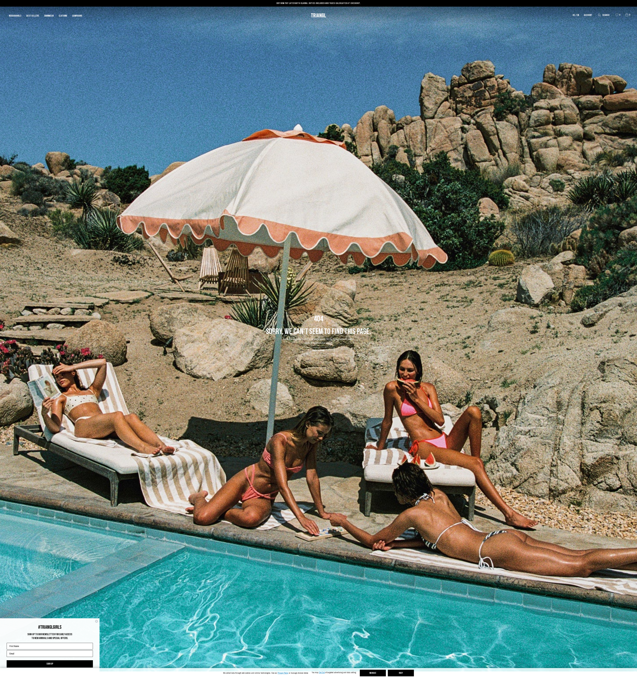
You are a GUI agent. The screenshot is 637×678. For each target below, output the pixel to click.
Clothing (63, 16)
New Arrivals (15, 16)
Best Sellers (32, 16)
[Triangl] (318, 15)
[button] (627, 14)
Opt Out (322, 672)
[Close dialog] (96, 621)
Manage (372, 673)
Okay (401, 673)
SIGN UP (49, 663)
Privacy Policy (283, 673)
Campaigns (77, 16)
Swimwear (49, 16)
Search (605, 15)
